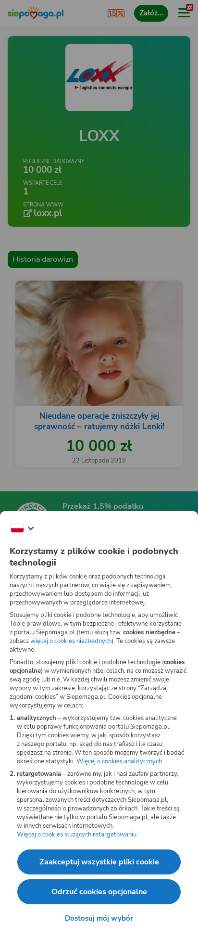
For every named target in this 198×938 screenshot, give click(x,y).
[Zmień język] (22, 528)
